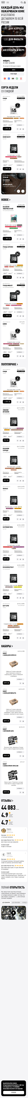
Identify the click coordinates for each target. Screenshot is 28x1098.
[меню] (8, 2)
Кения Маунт (7, 137)
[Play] (13, 912)
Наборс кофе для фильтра (9, 692)
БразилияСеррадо (6, 449)
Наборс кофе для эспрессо (9, 654)
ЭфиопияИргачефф (6, 411)
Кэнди (5, 98)
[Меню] (25, 829)
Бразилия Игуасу (8, 567)
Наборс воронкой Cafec (8, 730)
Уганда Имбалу (8, 285)
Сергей (9, 853)
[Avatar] (3, 830)
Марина (9, 829)
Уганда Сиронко (8, 247)
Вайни (5, 324)
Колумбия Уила (8, 527)
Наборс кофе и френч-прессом (10, 765)
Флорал (5, 488)
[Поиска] (22, 2)
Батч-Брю (6, 606)
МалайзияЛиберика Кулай (8, 208)
